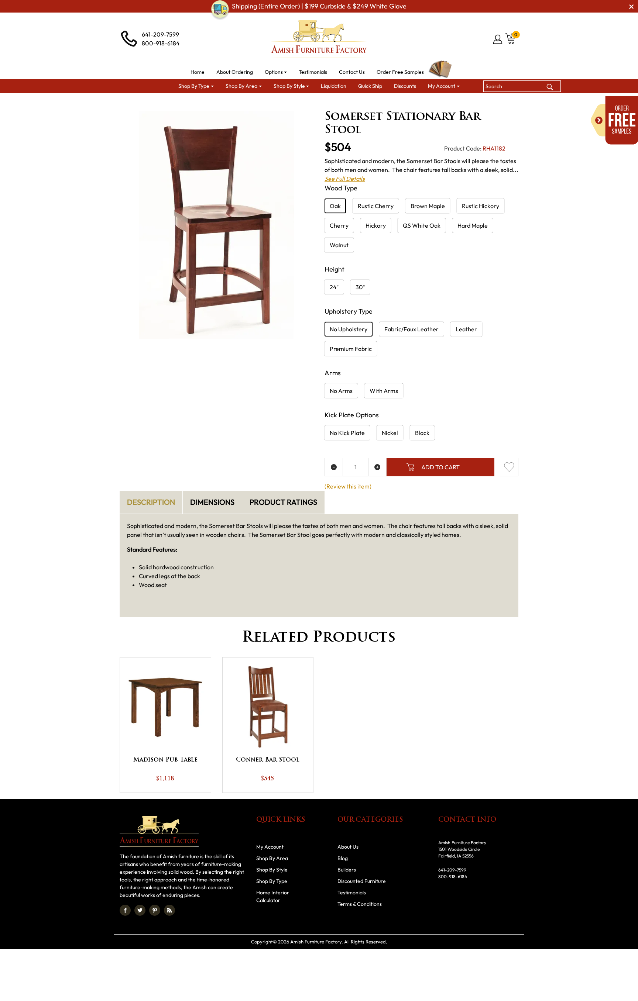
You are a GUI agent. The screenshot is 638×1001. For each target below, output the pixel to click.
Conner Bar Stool (267, 760)
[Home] (186, 102)
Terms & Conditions (359, 904)
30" (360, 287)
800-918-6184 (161, 43)
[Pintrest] (154, 910)
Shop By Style (272, 869)
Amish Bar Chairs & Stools (344, 102)
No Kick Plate (347, 432)
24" (334, 287)
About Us (348, 846)
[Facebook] (125, 910)
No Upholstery (348, 329)
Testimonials (351, 892)
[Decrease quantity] (334, 467)
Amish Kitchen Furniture (275, 102)
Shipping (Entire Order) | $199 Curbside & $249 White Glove (319, 6)
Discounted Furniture (361, 881)
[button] (276, 72)
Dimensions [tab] (212, 502)
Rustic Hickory (480, 206)
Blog (342, 858)
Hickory (376, 225)
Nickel (390, 432)
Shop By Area (219, 102)
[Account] (498, 39)
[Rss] (169, 910)
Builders (346, 869)
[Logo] (319, 39)
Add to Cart (440, 467)
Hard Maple (472, 225)
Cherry (339, 225)
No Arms (341, 390)
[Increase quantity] (377, 467)
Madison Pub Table (165, 760)
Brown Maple (428, 206)
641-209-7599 (160, 34)
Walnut (339, 245)
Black (422, 432)
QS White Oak (421, 225)
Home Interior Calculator (272, 896)
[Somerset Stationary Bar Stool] (216, 225)
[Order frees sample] (614, 120)
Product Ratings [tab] (283, 502)
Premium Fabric (351, 348)
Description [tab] (151, 502)
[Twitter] (139, 910)
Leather (466, 329)
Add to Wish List (509, 467)
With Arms (384, 390)
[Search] (550, 86)
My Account (270, 846)
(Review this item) (348, 486)
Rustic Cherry (376, 206)
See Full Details (345, 178)
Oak (335, 206)
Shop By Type (271, 881)
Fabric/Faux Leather (411, 329)
